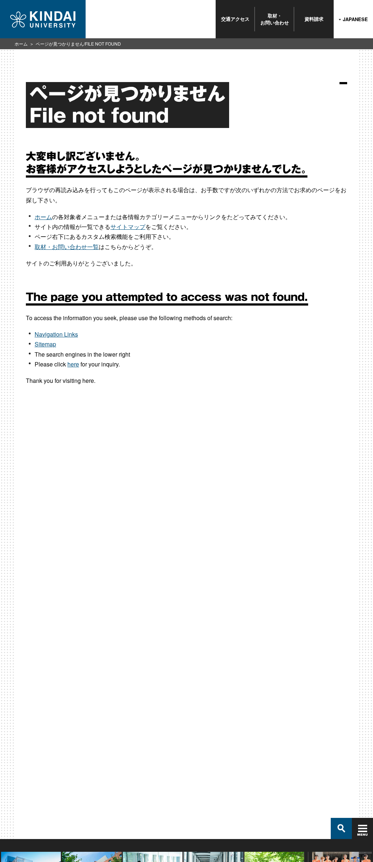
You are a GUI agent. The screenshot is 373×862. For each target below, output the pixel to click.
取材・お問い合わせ (274, 19)
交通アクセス (235, 18)
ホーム (21, 43)
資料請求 (314, 18)
